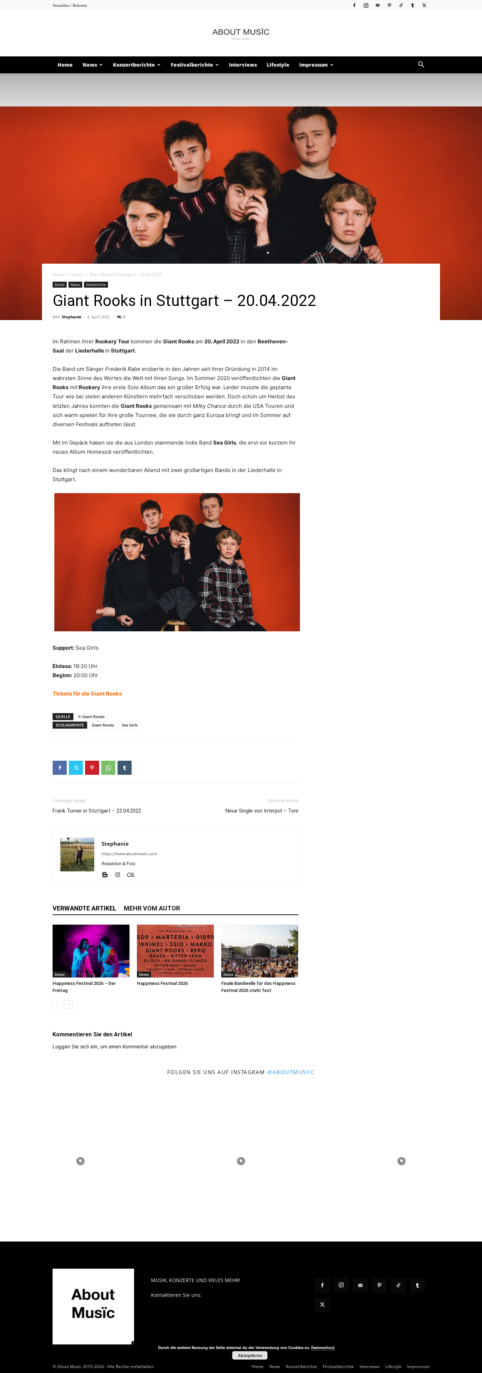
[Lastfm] (133, 875)
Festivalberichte (192, 64)
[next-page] (68, 1004)
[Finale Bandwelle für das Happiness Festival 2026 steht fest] (259, 951)
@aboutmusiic (291, 1071)
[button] (420, 65)
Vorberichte (96, 284)
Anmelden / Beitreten (70, 5)
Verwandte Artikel (84, 908)
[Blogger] (107, 875)
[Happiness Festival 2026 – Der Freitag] (91, 951)
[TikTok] (401, 5)
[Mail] (377, 5)
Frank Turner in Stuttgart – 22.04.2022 (97, 811)
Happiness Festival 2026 (162, 983)
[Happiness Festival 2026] (175, 951)
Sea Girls (130, 725)
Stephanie (72, 316)
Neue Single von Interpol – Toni (261, 811)
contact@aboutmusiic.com (234, 1295)
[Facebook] (354, 5)
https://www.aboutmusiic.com (129, 853)
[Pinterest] (389, 5)
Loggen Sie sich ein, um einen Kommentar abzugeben (114, 1046)
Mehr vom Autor (152, 908)
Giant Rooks (103, 725)
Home (65, 64)
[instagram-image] (80, 1161)
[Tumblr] (412, 5)
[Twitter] (424, 5)
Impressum (313, 64)
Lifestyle (278, 64)
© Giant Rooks (91, 716)
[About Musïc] (241, 34)
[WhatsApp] (108, 768)
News (90, 64)
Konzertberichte (134, 64)
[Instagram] (366, 5)
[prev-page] (57, 1004)
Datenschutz (323, 1347)
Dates (77, 274)
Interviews (243, 64)
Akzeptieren (250, 1355)
